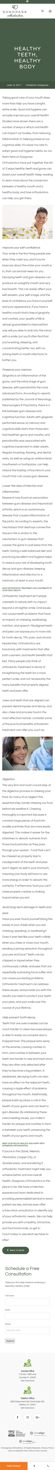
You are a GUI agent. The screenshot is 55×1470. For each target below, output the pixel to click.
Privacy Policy (47, 1448)
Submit (10, 1341)
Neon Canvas (41, 1451)
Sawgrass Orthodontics (27, 1180)
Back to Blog (16, 1250)
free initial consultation (19, 1210)
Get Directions (27, 1381)
